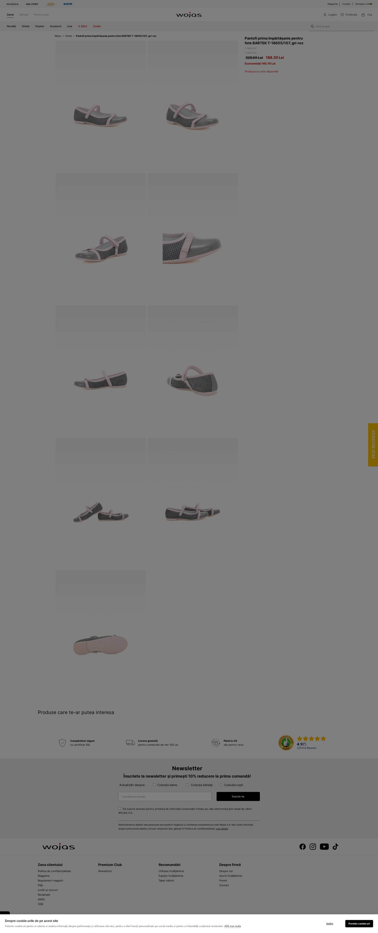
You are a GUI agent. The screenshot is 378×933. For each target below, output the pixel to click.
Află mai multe (232, 926)
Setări (329, 923)
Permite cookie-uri (359, 923)
